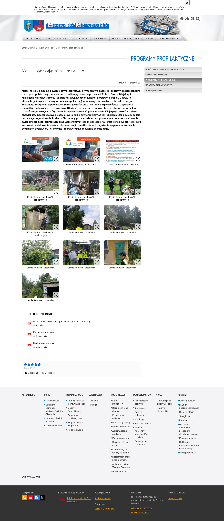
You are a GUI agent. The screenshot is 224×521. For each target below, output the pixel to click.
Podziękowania (153, 90)
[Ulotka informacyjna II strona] (122, 149)
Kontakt (182, 395)
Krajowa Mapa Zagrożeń (159, 85)
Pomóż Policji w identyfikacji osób (164, 69)
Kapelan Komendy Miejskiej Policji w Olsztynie (143, 432)
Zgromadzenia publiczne (119, 432)
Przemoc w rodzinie (118, 417)
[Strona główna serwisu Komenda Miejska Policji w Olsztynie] (182, 19)
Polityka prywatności (140, 512)
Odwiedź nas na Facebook (36, 497)
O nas (47, 395)
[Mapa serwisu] (187, 19)
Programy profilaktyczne (70, 47)
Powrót (122, 82)
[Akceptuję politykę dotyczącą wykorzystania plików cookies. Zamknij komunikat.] (187, 2)
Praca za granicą (121, 422)
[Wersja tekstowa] (192, 19)
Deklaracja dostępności (105, 508)
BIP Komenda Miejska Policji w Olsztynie (79, 499)
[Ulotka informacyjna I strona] (81, 149)
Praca (159, 395)
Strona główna (29, 47)
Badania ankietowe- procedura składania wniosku (188, 429)
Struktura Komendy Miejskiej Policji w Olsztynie (54, 409)
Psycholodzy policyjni (141, 402)
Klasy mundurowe (118, 402)
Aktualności (28, 395)
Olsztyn (94, 400)
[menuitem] (33, 37)
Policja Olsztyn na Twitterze (42, 497)
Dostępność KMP (188, 452)
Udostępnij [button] (33, 373)
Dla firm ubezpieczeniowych (189, 406)
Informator (140, 408)
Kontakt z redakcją (103, 498)
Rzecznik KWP (186, 412)
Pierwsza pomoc (120, 438)
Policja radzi (118, 395)
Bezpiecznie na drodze (120, 409)
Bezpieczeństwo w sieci (120, 444)
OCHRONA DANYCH (31, 476)
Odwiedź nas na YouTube (30, 497)
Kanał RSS (24, 497)
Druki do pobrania (139, 414)
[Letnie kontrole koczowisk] (81, 217)
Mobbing (139, 419)
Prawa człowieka (187, 438)
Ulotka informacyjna (43, 343)
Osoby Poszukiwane (156, 75)
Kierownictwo (52, 400)
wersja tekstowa (175, 498)
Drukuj (136, 82)
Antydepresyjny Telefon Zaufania (121, 466)
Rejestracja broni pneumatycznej (121, 458)
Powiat (93, 404)
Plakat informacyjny (43, 332)
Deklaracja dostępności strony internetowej (189, 445)
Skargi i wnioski (187, 416)
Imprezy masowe (121, 426)
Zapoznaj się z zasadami (141, 508)
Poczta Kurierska (143, 423)
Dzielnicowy (95, 395)
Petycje (183, 420)
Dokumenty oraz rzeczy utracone (120, 451)
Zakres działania (53, 425)
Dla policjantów (142, 395)
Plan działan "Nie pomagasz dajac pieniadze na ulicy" (62, 321)
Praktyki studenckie (162, 409)
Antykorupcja (119, 471)
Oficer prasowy (187, 400)
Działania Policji (47, 47)
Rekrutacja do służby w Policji (164, 402)
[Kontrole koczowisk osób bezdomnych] (40, 182)
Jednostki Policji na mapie (53, 420)
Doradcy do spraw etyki (141, 443)
